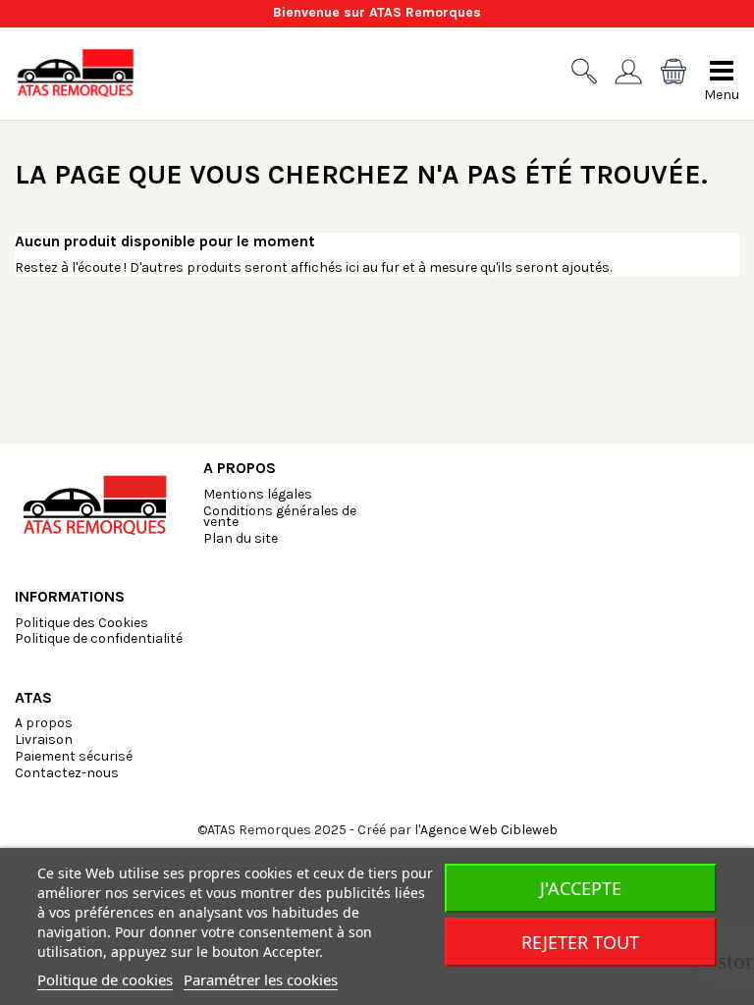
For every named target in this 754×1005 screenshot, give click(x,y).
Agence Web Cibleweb (489, 829)
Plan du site (240, 538)
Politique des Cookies (81, 622)
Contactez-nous (67, 772)
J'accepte (580, 888)
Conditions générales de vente (279, 516)
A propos (44, 722)
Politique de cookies (105, 979)
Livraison (44, 739)
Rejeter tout (580, 942)
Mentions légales (257, 494)
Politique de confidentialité (99, 638)
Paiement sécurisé (74, 756)
